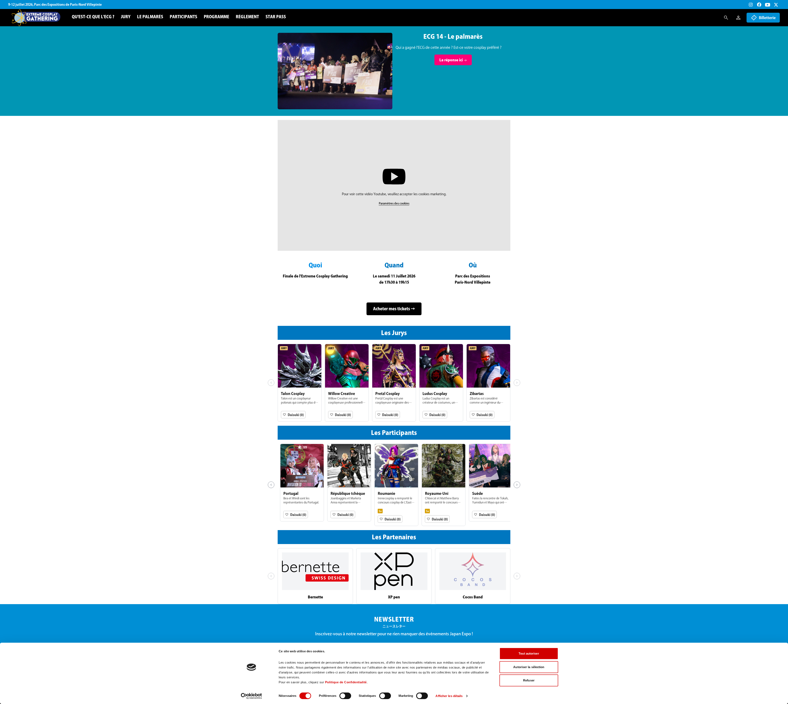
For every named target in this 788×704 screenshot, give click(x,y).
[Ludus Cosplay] (441, 382)
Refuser (529, 680)
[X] (776, 4)
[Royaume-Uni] (441, 485)
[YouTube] (767, 4)
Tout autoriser (529, 653)
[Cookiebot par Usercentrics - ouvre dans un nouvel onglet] (251, 696)
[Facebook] (759, 4)
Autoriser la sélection (528, 667)
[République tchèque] (347, 482)
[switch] (345, 696)
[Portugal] (299, 482)
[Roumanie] (394, 485)
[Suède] (488, 482)
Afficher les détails (449, 696)
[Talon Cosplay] (299, 382)
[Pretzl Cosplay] (394, 382)
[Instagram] (751, 4)
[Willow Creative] (347, 382)
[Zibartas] (488, 382)
